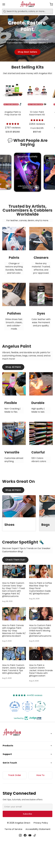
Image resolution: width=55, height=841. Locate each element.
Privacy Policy (41, 822)
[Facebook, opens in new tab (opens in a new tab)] (25, 835)
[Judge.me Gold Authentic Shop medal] (40, 706)
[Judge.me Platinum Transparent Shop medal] (27, 706)
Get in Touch (10, 762)
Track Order (14, 775)
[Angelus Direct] (27, 4)
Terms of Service (13, 829)
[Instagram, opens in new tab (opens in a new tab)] (20, 835)
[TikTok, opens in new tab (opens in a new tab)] (34, 835)
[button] (50, 4)
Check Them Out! (15, 559)
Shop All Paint (13, 367)
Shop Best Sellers (27, 51)
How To (40, 775)
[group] (27, 107)
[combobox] (27, 11)
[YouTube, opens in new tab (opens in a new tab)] (30, 835)
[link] (14, 253)
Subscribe (27, 814)
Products (8, 745)
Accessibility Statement (37, 829)
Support (7, 754)
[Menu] (4, 4)
